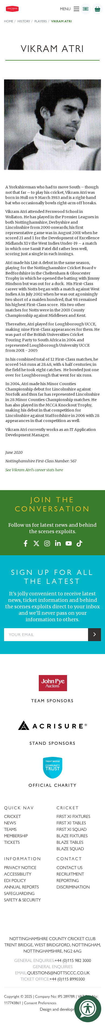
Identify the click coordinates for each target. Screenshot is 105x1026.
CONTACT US (69, 867)
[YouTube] (68, 542)
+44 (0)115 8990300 (67, 979)
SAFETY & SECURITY (22, 899)
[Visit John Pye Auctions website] (52, 682)
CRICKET (12, 816)
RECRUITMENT (70, 874)
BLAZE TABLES (70, 842)
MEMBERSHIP (16, 835)
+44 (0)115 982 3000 (73, 960)
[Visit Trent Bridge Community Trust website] (52, 768)
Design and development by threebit (70, 1009)
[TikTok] (79, 542)
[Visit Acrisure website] (52, 725)
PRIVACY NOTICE (20, 867)
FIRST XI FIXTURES (73, 816)
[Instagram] (47, 542)
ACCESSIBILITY (17, 874)
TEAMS (10, 829)
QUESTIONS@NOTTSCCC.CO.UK (58, 972)
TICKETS (12, 842)
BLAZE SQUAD (70, 848)
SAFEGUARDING (19, 893)
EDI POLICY (15, 880)
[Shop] (97, 8)
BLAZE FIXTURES (72, 835)
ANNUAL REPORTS (21, 887)
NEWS (10, 822)
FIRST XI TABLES (71, 822)
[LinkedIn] (57, 542)
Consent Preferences (40, 1002)
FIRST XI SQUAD (72, 829)
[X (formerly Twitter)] (36, 542)
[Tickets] (85, 8)
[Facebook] (25, 542)
